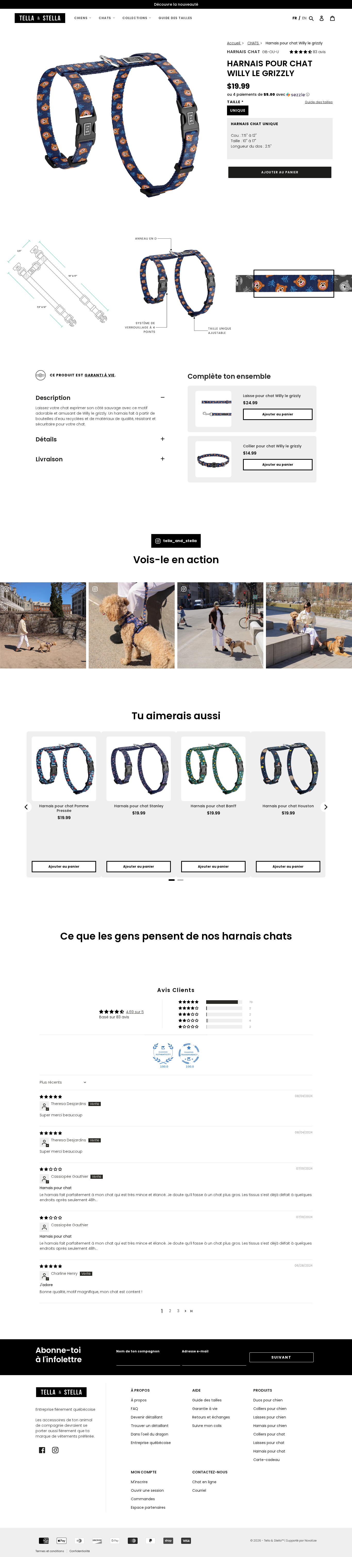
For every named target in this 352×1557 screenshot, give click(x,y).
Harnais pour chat (269, 1451)
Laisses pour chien (269, 1417)
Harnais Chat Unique (254, 124)
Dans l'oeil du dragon (149, 1434)
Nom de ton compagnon (138, 1351)
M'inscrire (139, 1482)
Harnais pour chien (270, 1425)
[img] (51, 1096)
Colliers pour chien (270, 1408)
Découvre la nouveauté (176, 4)
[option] (176, 4)
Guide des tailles (319, 102)
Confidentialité (80, 1551)
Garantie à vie (204, 1408)
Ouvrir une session (147, 1490)
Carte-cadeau (266, 1459)
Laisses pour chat (268, 1442)
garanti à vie (100, 375)
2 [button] (170, 1310)
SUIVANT (281, 1357)
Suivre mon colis (207, 1425)
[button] (301, 51)
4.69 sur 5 (135, 1011)
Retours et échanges (211, 1417)
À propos (139, 1400)
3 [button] (178, 1310)
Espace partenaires (148, 1507)
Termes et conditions (50, 1551)
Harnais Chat (243, 52)
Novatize (310, 1540)
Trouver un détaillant (150, 1425)
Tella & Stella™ (274, 1540)
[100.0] (163, 1053)
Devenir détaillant (147, 1417)
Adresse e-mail (195, 1351)
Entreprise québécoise (151, 1442)
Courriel (199, 1490)
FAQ (134, 1408)
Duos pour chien (268, 1400)
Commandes (143, 1499)
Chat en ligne (204, 1482)
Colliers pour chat (269, 1434)
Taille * (235, 102)
